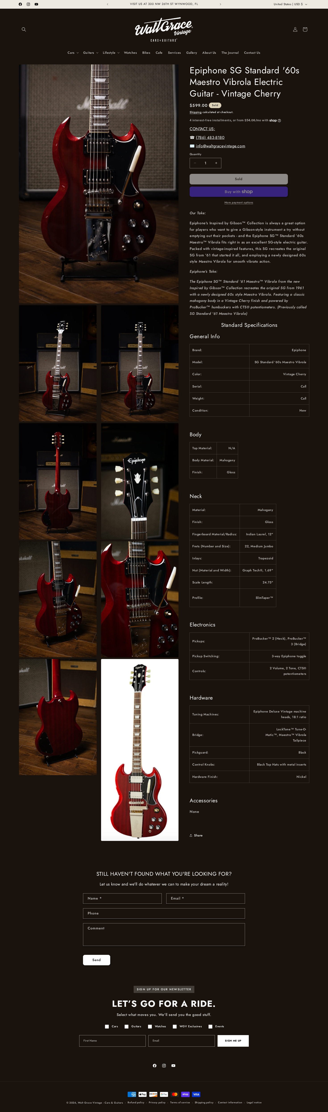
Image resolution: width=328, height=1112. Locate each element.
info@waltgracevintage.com (220, 146)
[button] (24, 29)
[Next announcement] (220, 4)
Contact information (230, 1102)
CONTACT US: (202, 129)
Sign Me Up (233, 1040)
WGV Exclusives (191, 1026)
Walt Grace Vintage (90, 1102)
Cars (115, 1026)
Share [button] (198, 835)
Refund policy (136, 1102)
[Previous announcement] (107, 4)
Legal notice (254, 1102)
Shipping (196, 112)
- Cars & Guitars (113, 1102)
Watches (160, 1026)
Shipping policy (204, 1102)
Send (96, 960)
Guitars (136, 1026)
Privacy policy (157, 1102)
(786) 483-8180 (210, 137)
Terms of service (180, 1102)
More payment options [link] (238, 202)
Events (219, 1026)
